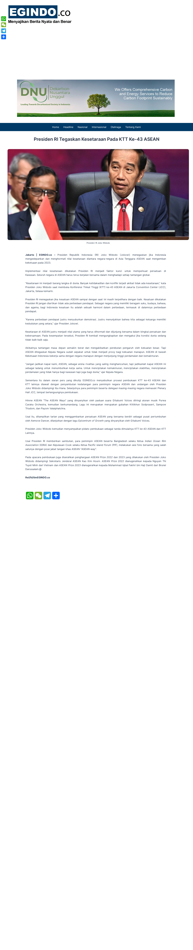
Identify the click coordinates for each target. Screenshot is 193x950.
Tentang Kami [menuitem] (133, 127)
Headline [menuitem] (68, 127)
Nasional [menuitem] (82, 127)
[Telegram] (4, 31)
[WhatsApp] (4, 19)
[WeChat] (4, 25)
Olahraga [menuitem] (116, 127)
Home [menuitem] (55, 127)
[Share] (4, 37)
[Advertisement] (96, 51)
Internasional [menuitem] (99, 127)
